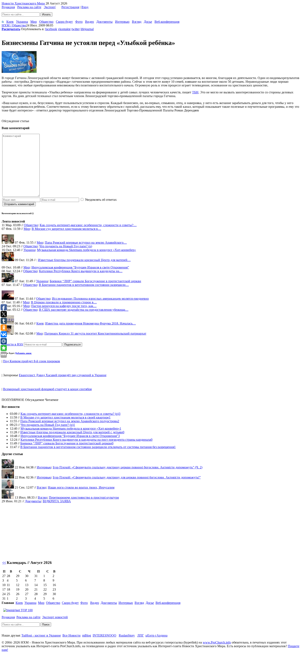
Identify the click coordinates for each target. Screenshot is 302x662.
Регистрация (70, 7)
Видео (89, 21)
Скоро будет (64, 21)
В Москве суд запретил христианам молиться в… (66, 229)
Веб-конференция (166, 21)
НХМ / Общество (14, 25)
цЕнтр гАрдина (156, 635)
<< (4, 562)
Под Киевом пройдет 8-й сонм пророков (31, 361)
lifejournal (87, 29)
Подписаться (72, 344)
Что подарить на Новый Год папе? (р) (65, 246)
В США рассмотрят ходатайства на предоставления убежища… (83, 309)
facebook (51, 29)
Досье (148, 21)
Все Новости (71, 635)
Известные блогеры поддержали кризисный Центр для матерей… (84, 260)
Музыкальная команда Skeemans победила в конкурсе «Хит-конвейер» (86, 250)
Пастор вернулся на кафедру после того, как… (64, 306)
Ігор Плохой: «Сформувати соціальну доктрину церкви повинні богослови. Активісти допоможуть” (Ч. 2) (127, 467)
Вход (84, 7)
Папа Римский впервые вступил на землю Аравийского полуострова (69, 421)
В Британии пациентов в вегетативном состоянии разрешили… (84, 285)
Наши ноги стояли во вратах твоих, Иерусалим (81, 487)
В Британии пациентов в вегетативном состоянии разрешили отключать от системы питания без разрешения (97, 447)
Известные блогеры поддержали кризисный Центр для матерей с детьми (71, 432)
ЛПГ (140, 635)
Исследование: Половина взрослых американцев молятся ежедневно (100, 298)
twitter (75, 29)
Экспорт (50, 7)
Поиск (46, 624)
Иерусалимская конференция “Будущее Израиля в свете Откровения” (80, 267)
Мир (33, 21)
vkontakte (64, 29)
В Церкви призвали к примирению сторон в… (64, 302)
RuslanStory (127, 635)
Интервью (122, 21)
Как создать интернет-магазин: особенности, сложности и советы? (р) (70, 413)
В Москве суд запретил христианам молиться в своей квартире (64, 417)
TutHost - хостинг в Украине (41, 635)
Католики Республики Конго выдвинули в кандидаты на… (80, 271)
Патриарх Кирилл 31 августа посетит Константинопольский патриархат (95, 333)
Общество (46, 21)
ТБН (195, 92)
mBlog (86, 635)
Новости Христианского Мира (23, 3)
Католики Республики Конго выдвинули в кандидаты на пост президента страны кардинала (86, 439)
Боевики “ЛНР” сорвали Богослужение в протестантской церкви (95, 281)
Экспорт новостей (55, 617)
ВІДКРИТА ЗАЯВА (57, 501)
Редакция (8, 7)
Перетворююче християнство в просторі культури (84, 497)
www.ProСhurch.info (217, 642)
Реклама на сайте (29, 7)
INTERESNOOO (104, 635)
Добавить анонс (23, 353)
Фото (79, 21)
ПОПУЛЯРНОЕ (13, 400)
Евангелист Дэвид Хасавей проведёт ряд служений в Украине (62, 375)
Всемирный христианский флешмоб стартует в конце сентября (47, 389)
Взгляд (136, 21)
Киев (10, 21)
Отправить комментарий (19, 204)
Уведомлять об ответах (101, 199)
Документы (104, 21)
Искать (46, 14)
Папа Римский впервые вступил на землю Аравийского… (86, 242)
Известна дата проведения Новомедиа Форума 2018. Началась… (90, 323)
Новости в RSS (12, 344)
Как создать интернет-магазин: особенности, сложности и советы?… (88, 225)
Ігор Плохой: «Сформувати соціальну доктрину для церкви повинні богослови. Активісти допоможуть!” (127, 477)
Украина (22, 21)
